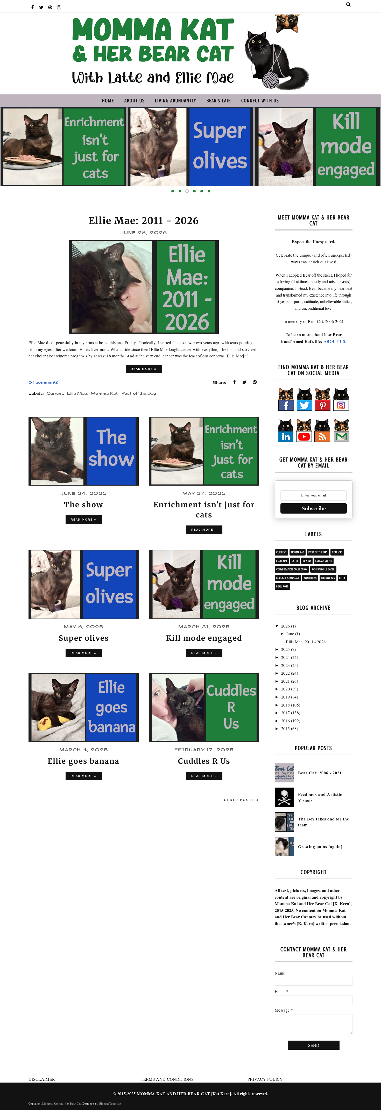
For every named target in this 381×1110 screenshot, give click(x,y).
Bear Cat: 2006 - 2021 (320, 773)
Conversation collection (291, 569)
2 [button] (180, 191)
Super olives (98, 173)
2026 (285, 626)
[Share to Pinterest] (255, 382)
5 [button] (201, 191)
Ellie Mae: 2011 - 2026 (144, 221)
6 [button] (209, 191)
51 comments (43, 382)
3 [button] (187, 191)
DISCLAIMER (42, 1079)
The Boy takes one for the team (323, 822)
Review (307, 561)
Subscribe (314, 508)
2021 (285, 681)
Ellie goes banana (352, 173)
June (290, 633)
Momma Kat (104, 393)
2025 (285, 649)
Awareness (310, 578)
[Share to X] (245, 382)
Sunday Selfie (323, 561)
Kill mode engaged (225, 173)
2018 (285, 705)
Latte (295, 561)
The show (83, 504)
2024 (285, 657)
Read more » (144, 369)
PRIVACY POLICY (265, 1079)
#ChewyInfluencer (323, 569)
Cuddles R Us (204, 761)
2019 (285, 697)
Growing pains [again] (320, 846)
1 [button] (172, 191)
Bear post (282, 586)
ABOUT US (334, 341)
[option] (99, 146)
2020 (285, 688)
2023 (285, 665)
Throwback (328, 578)
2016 (285, 720)
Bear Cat (337, 552)
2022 (285, 673)
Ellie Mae (77, 393)
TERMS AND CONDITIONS (167, 1079)
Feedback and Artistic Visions (320, 797)
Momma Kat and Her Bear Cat (61, 1103)
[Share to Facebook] (234, 382)
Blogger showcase (287, 578)
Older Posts (239, 800)
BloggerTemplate (110, 1103)
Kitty (342, 578)
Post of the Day (139, 393)
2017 (285, 712)
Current (55, 393)
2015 (285, 728)
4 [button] (194, 191)
